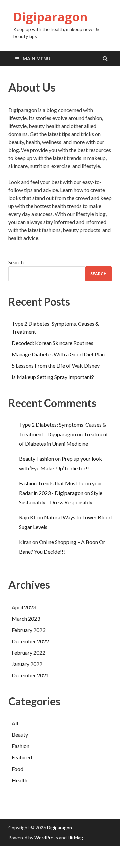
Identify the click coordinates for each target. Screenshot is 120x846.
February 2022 (28, 652)
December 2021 (30, 675)
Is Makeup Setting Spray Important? (53, 377)
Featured (22, 757)
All (15, 723)
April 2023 (24, 607)
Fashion (20, 746)
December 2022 (30, 641)
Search (16, 262)
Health (19, 780)
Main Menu (36, 58)
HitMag (75, 837)
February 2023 (28, 630)
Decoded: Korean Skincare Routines (52, 343)
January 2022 (27, 664)
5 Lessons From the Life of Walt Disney (56, 365)
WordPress (46, 837)
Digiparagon (50, 17)
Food (17, 769)
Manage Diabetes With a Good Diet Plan (58, 354)
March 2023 (26, 618)
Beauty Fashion (36, 458)
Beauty (20, 734)
